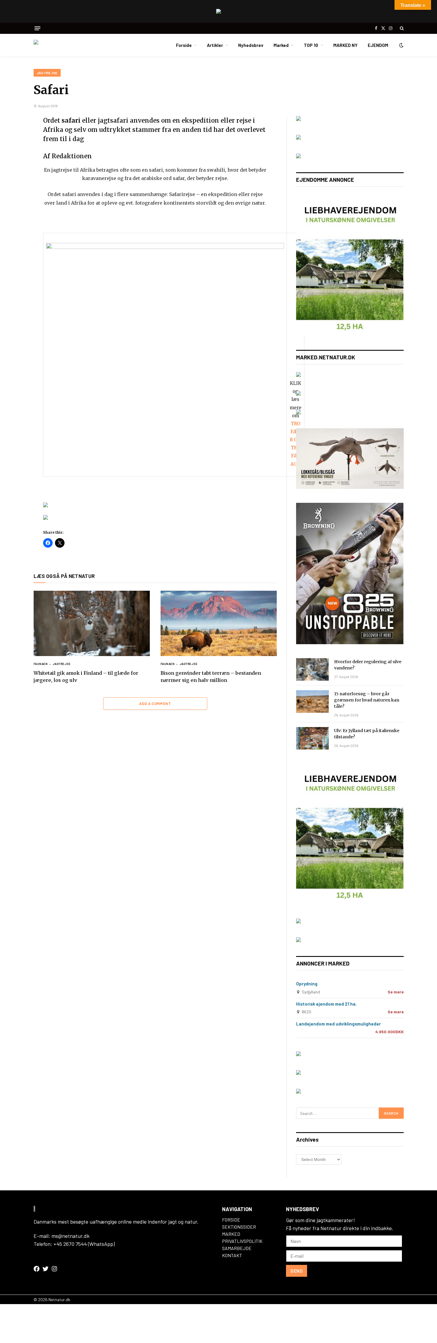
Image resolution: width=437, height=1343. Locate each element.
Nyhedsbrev (250, 45)
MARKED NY (345, 45)
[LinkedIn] (13, 164)
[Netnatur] (63, 45)
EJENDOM (378, 45)
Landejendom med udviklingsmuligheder (338, 1023)
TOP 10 (311, 45)
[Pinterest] (13, 178)
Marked (281, 45)
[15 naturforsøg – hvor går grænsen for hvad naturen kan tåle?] (312, 701)
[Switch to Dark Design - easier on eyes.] (401, 45)
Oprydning (306, 983)
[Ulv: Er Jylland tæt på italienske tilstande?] (312, 738)
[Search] (401, 28)
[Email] (13, 192)
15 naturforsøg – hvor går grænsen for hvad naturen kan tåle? (366, 700)
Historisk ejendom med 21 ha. (326, 1004)
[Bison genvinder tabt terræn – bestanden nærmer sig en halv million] (219, 623)
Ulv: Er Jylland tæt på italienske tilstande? (366, 734)
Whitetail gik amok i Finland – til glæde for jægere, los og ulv (86, 676)
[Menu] (37, 28)
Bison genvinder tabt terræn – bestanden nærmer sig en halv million (211, 676)
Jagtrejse (47, 73)
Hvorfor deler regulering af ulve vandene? (367, 665)
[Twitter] (13, 150)
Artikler (215, 45)
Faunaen (41, 664)
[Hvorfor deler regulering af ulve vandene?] (312, 669)
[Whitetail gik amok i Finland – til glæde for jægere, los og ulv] (92, 623)
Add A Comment (155, 703)
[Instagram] (54, 1269)
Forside (184, 45)
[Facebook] (13, 136)
